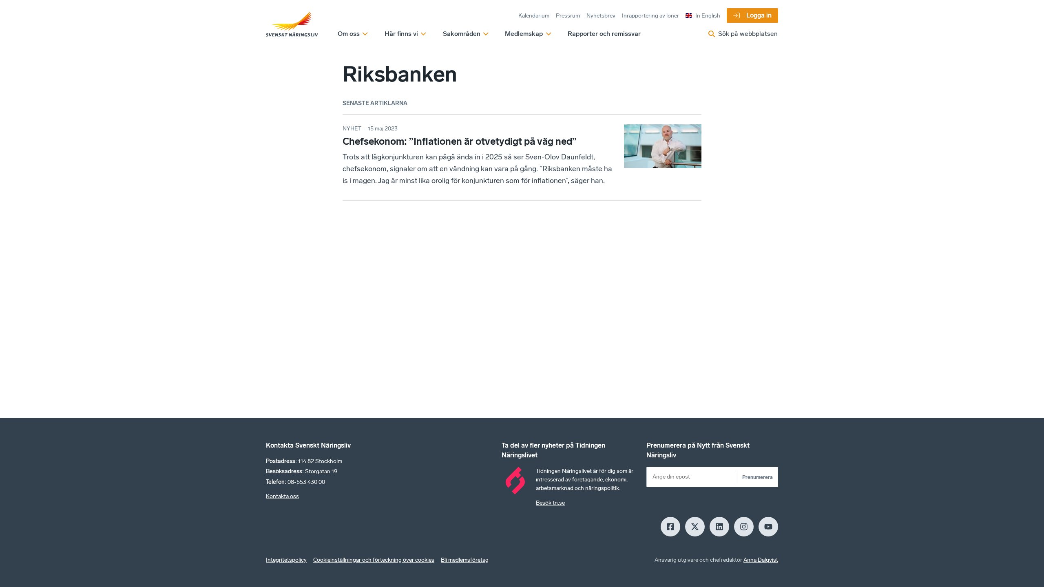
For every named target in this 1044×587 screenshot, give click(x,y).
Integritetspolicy (286, 559)
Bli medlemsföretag (465, 559)
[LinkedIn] (719, 526)
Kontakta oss (282, 496)
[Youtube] (768, 526)
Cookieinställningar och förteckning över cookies (373, 559)
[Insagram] (744, 526)
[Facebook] (670, 526)
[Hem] (292, 24)
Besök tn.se (550, 502)
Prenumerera (757, 477)
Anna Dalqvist (760, 559)
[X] (695, 526)
